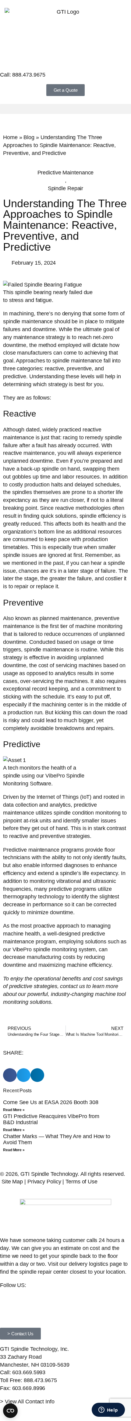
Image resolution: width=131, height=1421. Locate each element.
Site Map (12, 1181)
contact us (72, 986)
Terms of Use (81, 1181)
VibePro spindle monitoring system (54, 949)
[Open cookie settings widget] (10, 1410)
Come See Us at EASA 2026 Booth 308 (50, 1102)
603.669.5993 (28, 1372)
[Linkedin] (7, 1302)
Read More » (14, 1110)
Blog (28, 137)
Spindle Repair (65, 188)
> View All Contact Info (27, 1401)
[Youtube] (24, 1302)
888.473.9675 (28, 74)
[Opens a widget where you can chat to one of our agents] (108, 1410)
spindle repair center (43, 1271)
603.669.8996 (28, 1388)
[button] (65, 109)
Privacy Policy (44, 1181)
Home (10, 137)
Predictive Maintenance (65, 172)
